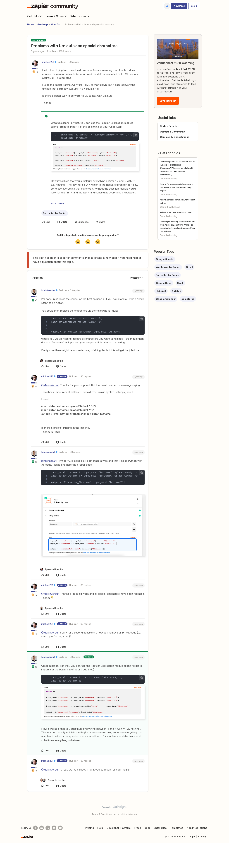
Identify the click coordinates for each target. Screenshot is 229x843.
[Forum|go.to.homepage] (53, 6)
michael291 (48, 61)
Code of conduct (170, 126)
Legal (192, 836)
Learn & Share (54, 16)
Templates (176, 827)
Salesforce (187, 298)
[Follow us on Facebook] (35, 828)
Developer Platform (119, 827)
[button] (179, 6)
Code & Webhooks (170, 206)
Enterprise (160, 827)
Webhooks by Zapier (168, 267)
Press (137, 827)
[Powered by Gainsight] (114, 807)
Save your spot (168, 100)
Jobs (147, 827)
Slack (180, 283)
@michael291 (49, 460)
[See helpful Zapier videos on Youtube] (60, 828)
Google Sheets (165, 259)
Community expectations (174, 136)
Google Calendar (166, 298)
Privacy (202, 836)
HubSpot (161, 290)
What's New (78, 16)
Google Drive (164, 283)
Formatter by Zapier (54, 213)
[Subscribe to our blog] (47, 828)
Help (100, 827)
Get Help (33, 16)
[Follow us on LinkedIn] (41, 828)
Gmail (189, 267)
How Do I (56, 24)
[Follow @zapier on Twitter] (54, 828)
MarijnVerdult (48, 290)
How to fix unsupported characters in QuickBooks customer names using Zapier (176, 187)
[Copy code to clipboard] (135, 134)
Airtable (176, 290)
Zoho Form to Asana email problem (175, 212)
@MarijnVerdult (50, 385)
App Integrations (197, 827)
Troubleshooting (168, 178)
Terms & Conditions (102, 814)
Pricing (89, 827)
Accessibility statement (125, 814)
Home (30, 24)
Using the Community (172, 131)
